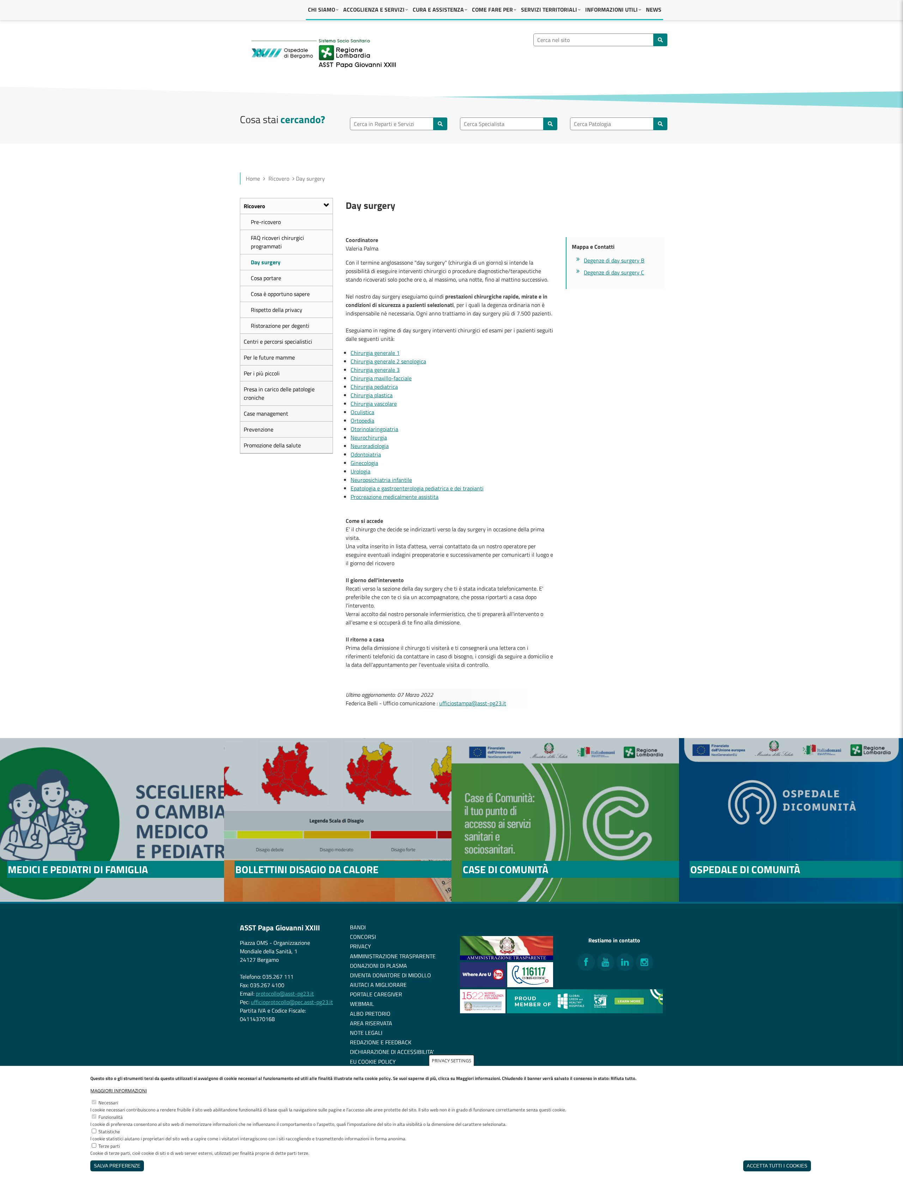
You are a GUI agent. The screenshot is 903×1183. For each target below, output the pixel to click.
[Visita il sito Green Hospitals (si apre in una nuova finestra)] (585, 1011)
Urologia (360, 471)
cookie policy (378, 1078)
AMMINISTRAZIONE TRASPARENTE (393, 956)
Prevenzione (258, 429)
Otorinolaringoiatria (374, 429)
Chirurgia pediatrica (374, 386)
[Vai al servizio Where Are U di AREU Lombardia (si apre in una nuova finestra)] (483, 985)
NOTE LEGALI (366, 1032)
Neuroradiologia (370, 446)
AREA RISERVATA (371, 1023)
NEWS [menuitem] (653, 9)
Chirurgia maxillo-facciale (381, 378)
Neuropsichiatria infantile (381, 480)
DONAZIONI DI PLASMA (378, 965)
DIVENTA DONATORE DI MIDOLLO (390, 975)
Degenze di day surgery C (614, 272)
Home (253, 178)
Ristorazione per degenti (280, 325)
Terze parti (109, 1145)
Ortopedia (362, 420)
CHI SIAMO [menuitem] (321, 9)
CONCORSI (363, 936)
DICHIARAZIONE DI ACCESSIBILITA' (392, 1052)
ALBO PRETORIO (370, 1013)
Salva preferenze (117, 1166)
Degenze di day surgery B (614, 260)
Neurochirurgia (369, 437)
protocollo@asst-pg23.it (285, 993)
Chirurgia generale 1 (375, 353)
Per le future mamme (269, 357)
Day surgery (265, 262)
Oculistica (362, 412)
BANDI (358, 927)
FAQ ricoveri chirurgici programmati (277, 242)
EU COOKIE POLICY (373, 1061)
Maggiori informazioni (118, 1090)
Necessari (108, 1102)
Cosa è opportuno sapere (280, 294)
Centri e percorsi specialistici (278, 341)
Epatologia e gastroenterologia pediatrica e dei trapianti (417, 488)
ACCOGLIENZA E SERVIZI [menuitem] (374, 9)
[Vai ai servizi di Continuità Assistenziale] (530, 985)
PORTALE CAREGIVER (376, 994)
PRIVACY (360, 946)
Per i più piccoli (262, 373)
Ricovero (278, 178)
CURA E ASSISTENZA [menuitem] (438, 9)
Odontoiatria (366, 454)
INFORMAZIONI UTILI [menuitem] (611, 9)
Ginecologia (364, 463)
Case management (266, 413)
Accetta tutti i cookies (777, 1166)
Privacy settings (451, 1060)
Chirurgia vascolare (374, 403)
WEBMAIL (362, 1004)
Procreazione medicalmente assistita (394, 497)
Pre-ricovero (266, 222)
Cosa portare (266, 278)
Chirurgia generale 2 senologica (388, 361)
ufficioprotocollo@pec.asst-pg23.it (292, 1002)
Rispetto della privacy (276, 310)
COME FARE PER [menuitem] (492, 9)
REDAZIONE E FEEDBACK (380, 1042)
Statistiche (109, 1131)
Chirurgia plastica (372, 395)
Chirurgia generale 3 (375, 370)
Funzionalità (110, 1117)
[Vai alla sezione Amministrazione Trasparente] (506, 958)
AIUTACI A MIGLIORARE (378, 984)
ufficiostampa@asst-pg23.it (472, 703)
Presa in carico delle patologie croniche (279, 393)
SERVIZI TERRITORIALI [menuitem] (549, 9)
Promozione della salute (272, 445)
